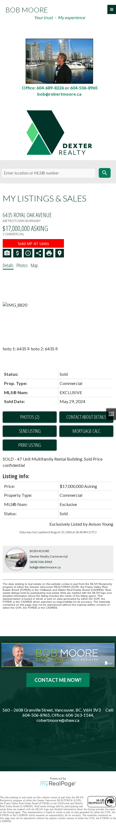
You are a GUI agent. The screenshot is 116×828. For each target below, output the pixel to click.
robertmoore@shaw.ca (58, 720)
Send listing (30, 431)
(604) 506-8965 (41, 562)
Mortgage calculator (86, 431)
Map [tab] (34, 265)
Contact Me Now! (58, 680)
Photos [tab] (22, 265)
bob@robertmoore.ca (45, 567)
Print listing (29, 445)
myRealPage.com (58, 784)
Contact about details (86, 417)
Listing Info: (16, 476)
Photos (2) (29, 417)
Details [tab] (8, 265)
